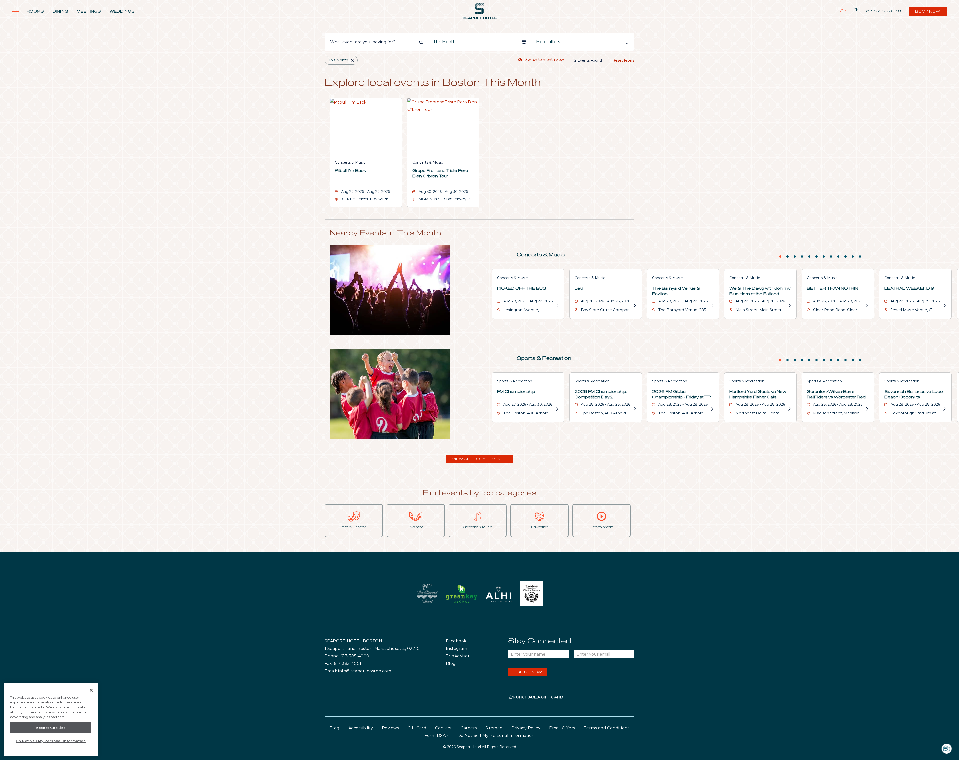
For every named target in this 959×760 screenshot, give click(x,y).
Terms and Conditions (606, 728)
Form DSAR (436, 735)
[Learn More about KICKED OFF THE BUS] (556, 305)
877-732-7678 (883, 11)
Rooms (35, 11)
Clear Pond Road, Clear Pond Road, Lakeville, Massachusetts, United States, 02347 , (835, 310)
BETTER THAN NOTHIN (832, 288)
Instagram (467, 648)
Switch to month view (541, 59)
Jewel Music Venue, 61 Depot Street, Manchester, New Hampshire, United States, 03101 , (916, 310)
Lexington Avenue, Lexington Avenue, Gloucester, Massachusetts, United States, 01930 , (529, 310)
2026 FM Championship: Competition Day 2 (601, 394)
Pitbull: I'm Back (350, 171)
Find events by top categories (479, 493)
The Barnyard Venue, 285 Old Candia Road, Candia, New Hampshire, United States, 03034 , (682, 310)
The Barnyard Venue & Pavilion (676, 291)
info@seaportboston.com (364, 671)
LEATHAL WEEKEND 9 (909, 288)
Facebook (466, 640)
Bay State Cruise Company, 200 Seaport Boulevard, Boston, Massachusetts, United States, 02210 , (606, 310)
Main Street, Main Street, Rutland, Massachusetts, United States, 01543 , (759, 310)
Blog (456, 663)
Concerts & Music (350, 162)
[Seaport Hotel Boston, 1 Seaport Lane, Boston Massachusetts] (479, 11)
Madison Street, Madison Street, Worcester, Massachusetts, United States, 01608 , (836, 414)
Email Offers (562, 728)
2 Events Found (588, 60)
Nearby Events (385, 233)
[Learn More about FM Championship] (556, 409)
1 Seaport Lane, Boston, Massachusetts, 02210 (372, 648)
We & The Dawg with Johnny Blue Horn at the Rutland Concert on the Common (759, 291)
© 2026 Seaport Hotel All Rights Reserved (479, 747)
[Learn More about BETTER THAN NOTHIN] (866, 305)
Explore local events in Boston (433, 83)
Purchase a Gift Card (538, 697)
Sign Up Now (527, 672)
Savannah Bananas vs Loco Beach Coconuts (913, 394)
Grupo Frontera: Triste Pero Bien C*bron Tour (440, 173)
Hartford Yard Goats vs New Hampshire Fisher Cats (757, 394)
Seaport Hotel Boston (353, 641)
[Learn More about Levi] (634, 305)
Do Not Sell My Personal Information (51, 741)
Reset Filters (623, 60)
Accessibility (360, 728)
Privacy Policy (525, 728)
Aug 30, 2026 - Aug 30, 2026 (443, 191)
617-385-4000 (355, 656)
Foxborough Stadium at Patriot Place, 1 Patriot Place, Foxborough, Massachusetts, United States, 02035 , (913, 414)
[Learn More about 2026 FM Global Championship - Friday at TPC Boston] (711, 409)
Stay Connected (539, 641)
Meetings (89, 11)
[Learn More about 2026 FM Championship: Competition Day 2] (634, 409)
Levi (579, 288)
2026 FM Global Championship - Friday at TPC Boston (683, 395)
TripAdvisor (469, 655)
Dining (60, 11)
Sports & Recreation (544, 358)
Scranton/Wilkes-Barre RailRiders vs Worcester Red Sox (836, 395)
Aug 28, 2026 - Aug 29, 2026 (915, 301)
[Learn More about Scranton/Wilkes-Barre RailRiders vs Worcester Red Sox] (866, 409)
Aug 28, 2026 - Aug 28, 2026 (528, 301)
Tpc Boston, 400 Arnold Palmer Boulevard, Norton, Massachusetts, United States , (528, 414)
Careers (469, 728)
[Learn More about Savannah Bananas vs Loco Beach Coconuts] (944, 409)
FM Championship (516, 392)
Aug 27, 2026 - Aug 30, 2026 (527, 404)
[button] (479, 459)
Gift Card (417, 728)
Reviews (390, 728)
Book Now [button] (928, 13)
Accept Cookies (51, 728)
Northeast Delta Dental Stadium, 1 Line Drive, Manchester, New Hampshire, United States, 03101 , (760, 414)
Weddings (122, 11)
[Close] (91, 690)
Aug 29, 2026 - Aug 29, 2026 (365, 191)
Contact (443, 728)
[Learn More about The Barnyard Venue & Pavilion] (711, 305)
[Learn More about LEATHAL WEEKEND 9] (944, 305)
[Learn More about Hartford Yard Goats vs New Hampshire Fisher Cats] (789, 409)
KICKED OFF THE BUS (521, 288)
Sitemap (494, 728)
